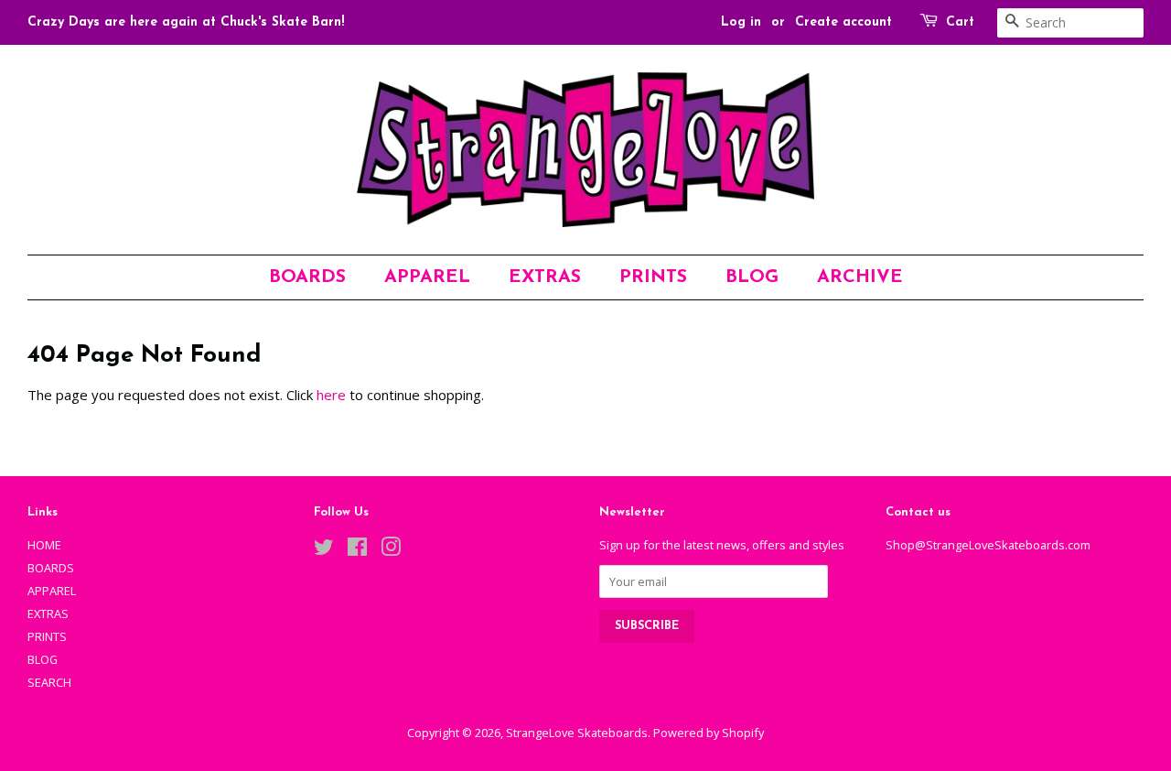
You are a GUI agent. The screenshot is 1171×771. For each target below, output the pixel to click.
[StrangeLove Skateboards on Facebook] (357, 550)
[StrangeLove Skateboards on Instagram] (391, 550)
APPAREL (427, 277)
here (331, 395)
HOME (44, 545)
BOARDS (307, 277)
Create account (843, 22)
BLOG (752, 277)
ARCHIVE (860, 277)
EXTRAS (545, 277)
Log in (741, 22)
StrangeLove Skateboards (577, 732)
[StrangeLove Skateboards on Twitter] (324, 550)
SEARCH (49, 682)
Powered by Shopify (708, 732)
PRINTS (653, 277)
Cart (960, 22)
